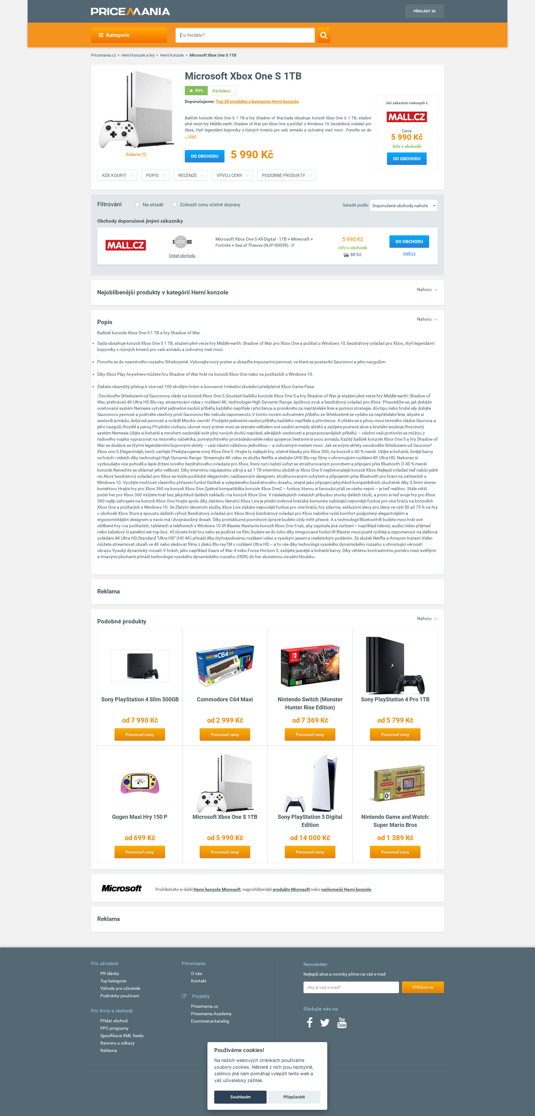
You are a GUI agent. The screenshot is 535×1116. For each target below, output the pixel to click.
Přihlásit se (425, 11)
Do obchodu (406, 158)
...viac (190, 136)
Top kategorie (113, 980)
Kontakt (199, 980)
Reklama (108, 1050)
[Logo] (407, 116)
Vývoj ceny (229, 175)
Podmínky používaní (119, 995)
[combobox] (404, 205)
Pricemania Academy (211, 1013)
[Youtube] (342, 1025)
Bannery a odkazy (117, 1043)
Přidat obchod (114, 1020)
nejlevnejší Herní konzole (346, 889)
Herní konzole (172, 55)
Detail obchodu (182, 255)
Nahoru (424, 289)
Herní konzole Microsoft (217, 889)
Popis (152, 175)
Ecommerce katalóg (210, 1021)
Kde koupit (114, 175)
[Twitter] (325, 1025)
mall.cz (409, 253)
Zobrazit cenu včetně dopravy (210, 204)
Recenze (187, 175)
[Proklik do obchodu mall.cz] (126, 244)
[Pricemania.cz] (130, 11)
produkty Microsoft (291, 889)
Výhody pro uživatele (120, 988)
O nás (196, 973)
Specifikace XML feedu (122, 1035)
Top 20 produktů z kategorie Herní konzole (257, 101)
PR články (109, 973)
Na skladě (153, 204)
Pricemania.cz (103, 55)
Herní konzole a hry (137, 55)
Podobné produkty (283, 175)
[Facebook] (309, 1025)
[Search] (323, 35)
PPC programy (114, 1028)
